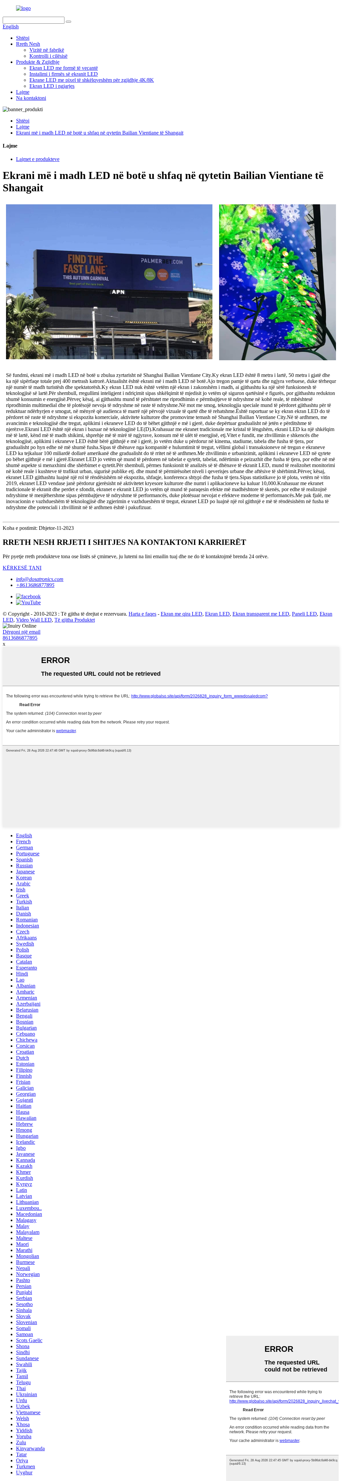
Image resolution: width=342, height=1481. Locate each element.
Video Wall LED (34, 620)
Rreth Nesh (28, 44)
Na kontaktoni (31, 98)
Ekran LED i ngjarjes (51, 86)
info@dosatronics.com (39, 579)
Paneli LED (304, 614)
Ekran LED (217, 614)
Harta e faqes (142, 614)
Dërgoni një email (21, 632)
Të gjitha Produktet (74, 620)
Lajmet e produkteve (37, 159)
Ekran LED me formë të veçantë (63, 68)
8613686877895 (20, 638)
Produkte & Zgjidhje (37, 62)
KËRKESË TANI (22, 568)
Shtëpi (22, 38)
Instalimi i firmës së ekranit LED (63, 74)
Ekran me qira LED (181, 614)
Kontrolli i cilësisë (48, 56)
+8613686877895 (35, 585)
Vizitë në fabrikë (46, 50)
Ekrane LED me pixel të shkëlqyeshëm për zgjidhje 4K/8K (91, 80)
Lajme (22, 92)
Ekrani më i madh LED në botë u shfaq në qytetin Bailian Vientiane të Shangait (99, 133)
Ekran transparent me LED (260, 614)
